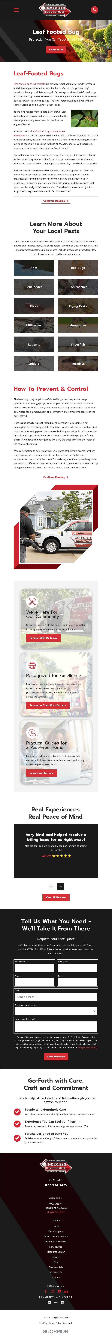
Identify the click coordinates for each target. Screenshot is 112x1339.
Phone (18, 976)
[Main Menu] (16, 9)
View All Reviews (56, 897)
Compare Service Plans (56, 1236)
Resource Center (56, 1251)
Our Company (56, 1231)
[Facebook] (45, 1291)
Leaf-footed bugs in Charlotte (29, 83)
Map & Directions (56, 1212)
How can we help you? (25, 1019)
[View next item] (60, 886)
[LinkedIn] (66, 1291)
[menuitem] (43, 1323)
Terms (56, 1257)
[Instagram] (52, 1291)
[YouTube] (59, 1291)
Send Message (56, 1056)
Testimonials (56, 1267)
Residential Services (56, 1241)
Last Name (63, 962)
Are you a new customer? (26, 1005)
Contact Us (56, 49)
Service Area (55, 1246)
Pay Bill (56, 1277)
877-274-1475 (56, 1185)
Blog (55, 1262)
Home (56, 1226)
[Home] (54, 9)
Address (18, 990)
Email (60, 976)
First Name (20, 962)
